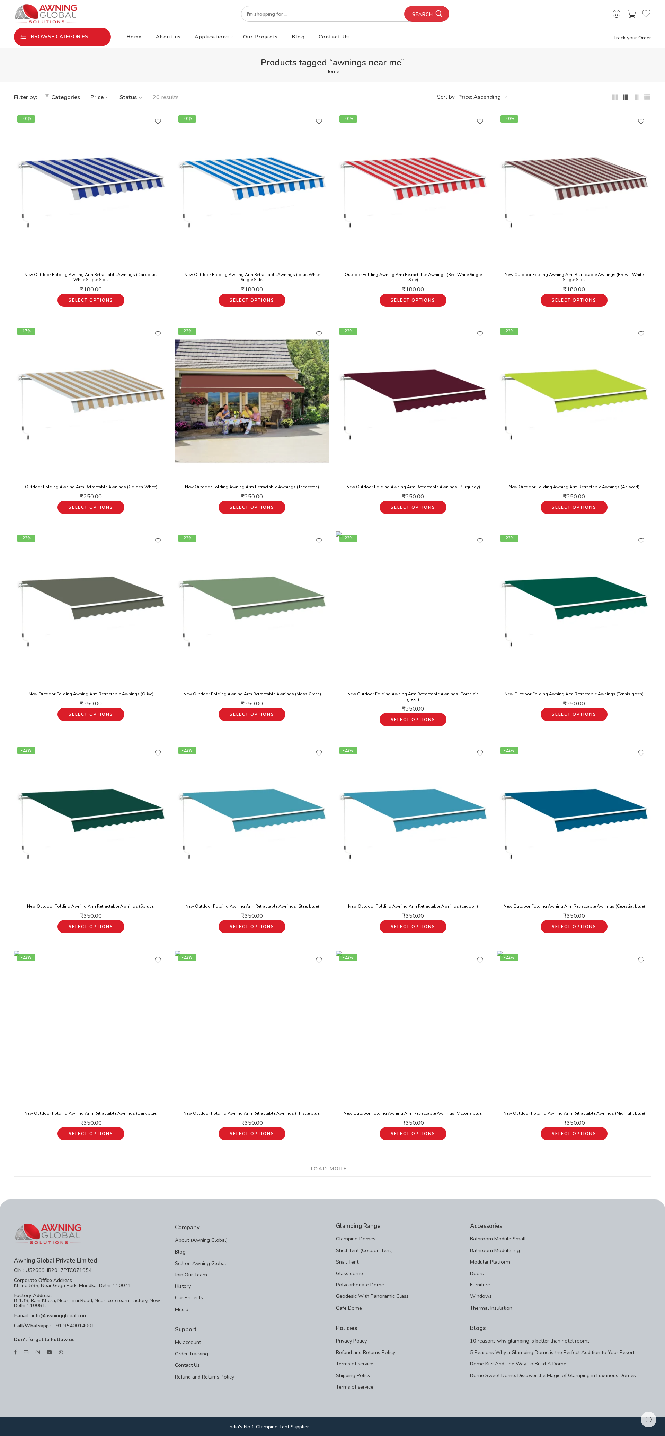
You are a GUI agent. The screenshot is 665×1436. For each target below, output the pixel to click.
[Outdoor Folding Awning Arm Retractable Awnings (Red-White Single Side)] (413, 189)
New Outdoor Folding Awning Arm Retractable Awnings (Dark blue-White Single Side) (91, 277)
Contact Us (334, 36)
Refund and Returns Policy (204, 1376)
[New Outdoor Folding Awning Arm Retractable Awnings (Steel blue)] (252, 820)
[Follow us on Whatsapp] (61, 1352)
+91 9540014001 (73, 1325)
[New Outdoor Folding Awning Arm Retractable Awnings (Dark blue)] (91, 1028)
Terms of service (354, 1363)
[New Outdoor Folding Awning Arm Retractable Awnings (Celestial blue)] (574, 820)
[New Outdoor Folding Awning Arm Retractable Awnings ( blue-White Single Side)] (252, 189)
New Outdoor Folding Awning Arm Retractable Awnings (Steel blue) (252, 906)
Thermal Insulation (491, 1307)
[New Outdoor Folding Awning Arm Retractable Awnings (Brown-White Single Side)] (574, 189)
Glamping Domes (355, 1238)
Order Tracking (191, 1353)
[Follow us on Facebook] (15, 1352)
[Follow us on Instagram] (38, 1352)
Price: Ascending (479, 97)
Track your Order (632, 37)
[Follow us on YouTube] (49, 1352)
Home (134, 36)
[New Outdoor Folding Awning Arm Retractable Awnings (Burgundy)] (413, 401)
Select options (91, 300)
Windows (481, 1296)
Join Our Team (191, 1274)
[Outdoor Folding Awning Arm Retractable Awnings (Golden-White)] (91, 401)
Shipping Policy (353, 1375)
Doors (477, 1273)
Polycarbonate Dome (360, 1284)
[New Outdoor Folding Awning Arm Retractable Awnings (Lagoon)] (413, 820)
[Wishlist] (158, 121)
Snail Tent (347, 1261)
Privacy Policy (351, 1340)
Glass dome (349, 1273)
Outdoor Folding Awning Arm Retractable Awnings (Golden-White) (91, 487)
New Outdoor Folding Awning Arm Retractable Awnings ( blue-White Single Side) (252, 277)
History (183, 1286)
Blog (298, 36)
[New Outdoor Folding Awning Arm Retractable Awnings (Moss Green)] (252, 608)
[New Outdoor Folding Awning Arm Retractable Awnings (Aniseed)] (574, 401)
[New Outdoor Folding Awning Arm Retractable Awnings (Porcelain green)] (413, 608)
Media (181, 1309)
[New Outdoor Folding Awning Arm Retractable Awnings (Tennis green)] (574, 608)
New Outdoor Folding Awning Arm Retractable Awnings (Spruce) (91, 906)
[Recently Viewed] (648, 1419)
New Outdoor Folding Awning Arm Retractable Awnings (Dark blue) (91, 1113)
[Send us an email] (26, 1352)
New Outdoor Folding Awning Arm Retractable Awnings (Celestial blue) (574, 906)
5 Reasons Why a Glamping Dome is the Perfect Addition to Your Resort (552, 1352)
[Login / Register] (616, 14)
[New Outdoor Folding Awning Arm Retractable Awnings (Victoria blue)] (413, 1028)
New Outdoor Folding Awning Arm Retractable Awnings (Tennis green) (574, 694)
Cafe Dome (349, 1307)
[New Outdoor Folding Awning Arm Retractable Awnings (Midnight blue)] (574, 1028)
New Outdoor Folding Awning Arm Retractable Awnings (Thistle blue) (252, 1113)
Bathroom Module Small (498, 1238)
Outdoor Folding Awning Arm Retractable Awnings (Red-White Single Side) (413, 277)
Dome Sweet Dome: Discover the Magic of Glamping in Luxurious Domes (553, 1375)
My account (188, 1342)
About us (168, 36)
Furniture (480, 1284)
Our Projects (260, 36)
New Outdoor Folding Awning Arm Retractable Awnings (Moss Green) (252, 694)
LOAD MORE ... (332, 1168)
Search (422, 14)
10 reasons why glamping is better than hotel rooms (530, 1340)
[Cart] (631, 14)
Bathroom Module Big (495, 1250)
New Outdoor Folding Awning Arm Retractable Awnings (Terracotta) (252, 487)
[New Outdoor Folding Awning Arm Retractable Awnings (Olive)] (91, 608)
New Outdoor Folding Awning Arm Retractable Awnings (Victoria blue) (413, 1113)
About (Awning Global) (201, 1240)
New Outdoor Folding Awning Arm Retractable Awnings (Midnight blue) (574, 1113)
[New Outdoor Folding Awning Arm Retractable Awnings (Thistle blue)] (252, 1028)
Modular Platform (490, 1261)
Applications (212, 36)
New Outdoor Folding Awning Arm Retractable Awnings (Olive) (91, 694)
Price (97, 97)
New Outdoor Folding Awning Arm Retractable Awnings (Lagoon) (413, 906)
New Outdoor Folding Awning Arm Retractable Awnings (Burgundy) (413, 487)
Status (128, 97)
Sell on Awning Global (200, 1263)
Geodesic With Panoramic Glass (372, 1296)
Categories (65, 97)
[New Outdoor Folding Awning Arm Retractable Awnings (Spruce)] (91, 820)
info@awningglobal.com (59, 1315)
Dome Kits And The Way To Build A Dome (518, 1363)
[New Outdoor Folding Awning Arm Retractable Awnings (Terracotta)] (252, 401)
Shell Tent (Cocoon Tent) (364, 1250)
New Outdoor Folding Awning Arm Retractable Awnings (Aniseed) (574, 487)
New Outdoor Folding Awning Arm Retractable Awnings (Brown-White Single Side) (574, 277)
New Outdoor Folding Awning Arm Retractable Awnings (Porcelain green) (413, 696)
